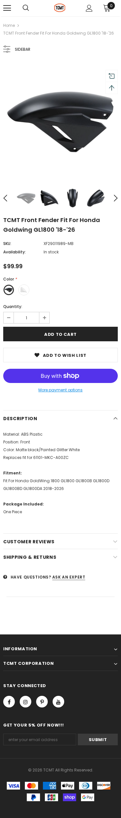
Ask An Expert (69, 577)
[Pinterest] (42, 701)
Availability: (14, 252)
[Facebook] (9, 701)
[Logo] (60, 8)
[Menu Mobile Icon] (7, 8)
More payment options (60, 390)
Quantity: (12, 306)
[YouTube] (58, 701)
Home (9, 25)
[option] (60, 121)
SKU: (7, 243)
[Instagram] (25, 701)
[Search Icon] (26, 8)
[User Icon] (89, 8)
